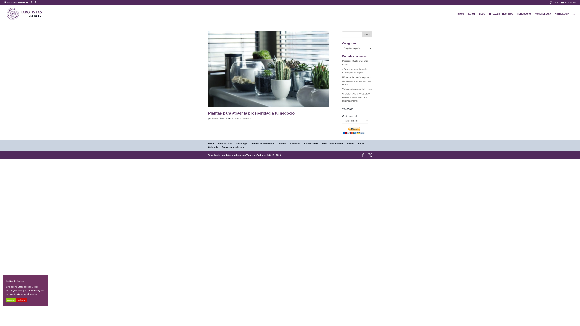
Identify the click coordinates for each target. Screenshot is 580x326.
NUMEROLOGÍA (543, 14)
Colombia (213, 147)
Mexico (350, 143)
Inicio (211, 143)
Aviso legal (242, 143)
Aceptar (10, 300)
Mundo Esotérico (243, 118)
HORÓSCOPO (524, 14)
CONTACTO (570, 2)
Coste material (349, 116)
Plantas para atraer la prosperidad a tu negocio (251, 113)
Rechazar (21, 300)
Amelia (215, 118)
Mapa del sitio (225, 143)
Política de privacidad (262, 143)
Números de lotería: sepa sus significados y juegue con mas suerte (356, 81)
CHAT (556, 2)
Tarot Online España (332, 143)
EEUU (361, 143)
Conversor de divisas (233, 147)
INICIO (461, 14)
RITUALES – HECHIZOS (501, 14)
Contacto (295, 143)
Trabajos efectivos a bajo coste (357, 89)
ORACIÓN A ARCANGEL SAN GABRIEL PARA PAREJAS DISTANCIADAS (356, 97)
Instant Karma (311, 143)
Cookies (282, 143)
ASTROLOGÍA (562, 14)
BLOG (482, 14)
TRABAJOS (347, 109)
